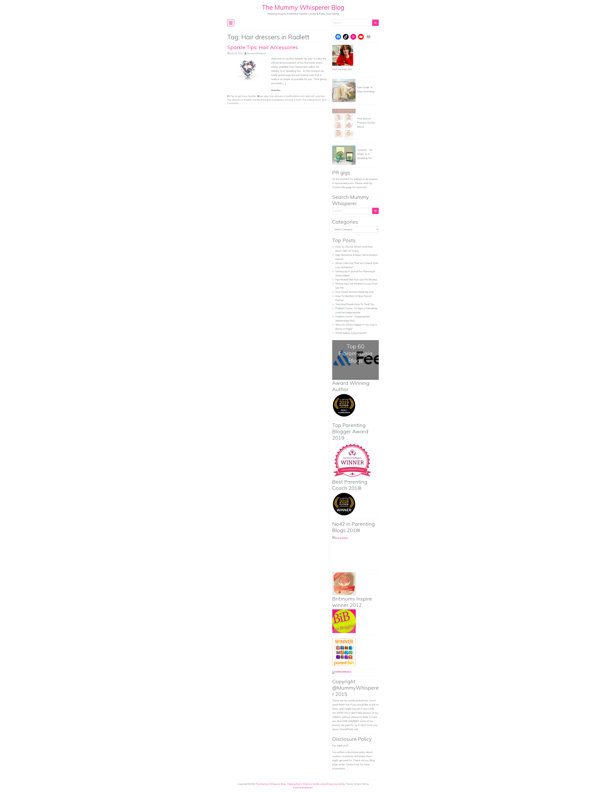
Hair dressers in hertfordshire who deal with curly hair (297, 96)
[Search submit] (375, 23)
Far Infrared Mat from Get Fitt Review (356, 279)
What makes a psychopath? (351, 332)
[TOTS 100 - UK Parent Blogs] (345, 672)
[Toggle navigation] (230, 23)
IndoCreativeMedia (303, 787)
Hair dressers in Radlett (239, 99)
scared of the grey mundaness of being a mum (276, 99)
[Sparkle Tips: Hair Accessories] (248, 69)
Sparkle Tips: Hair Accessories (262, 47)
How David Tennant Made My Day (354, 291)
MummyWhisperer (256, 53)
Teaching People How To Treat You (354, 304)
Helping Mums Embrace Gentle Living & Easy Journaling (316, 784)
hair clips (263, 96)
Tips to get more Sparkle (243, 96)
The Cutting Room (311, 99)
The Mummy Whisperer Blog (303, 7)
